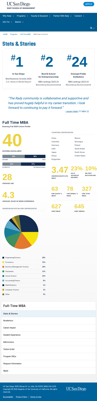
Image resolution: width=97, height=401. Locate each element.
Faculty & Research (39, 16)
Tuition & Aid (8, 349)
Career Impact (9, 328)
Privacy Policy (21, 397)
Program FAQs (9, 356)
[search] (92, 28)
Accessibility (8, 397)
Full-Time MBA (25, 34)
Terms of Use (35, 397)
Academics (8, 320)
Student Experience (11, 335)
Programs (21, 16)
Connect (78, 16)
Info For (6, 22)
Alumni (18, 22)
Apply (88, 4)
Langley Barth (72, 111)
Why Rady (7, 16)
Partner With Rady (61, 16)
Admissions (8, 342)
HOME (5, 34)
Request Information (12, 363)
